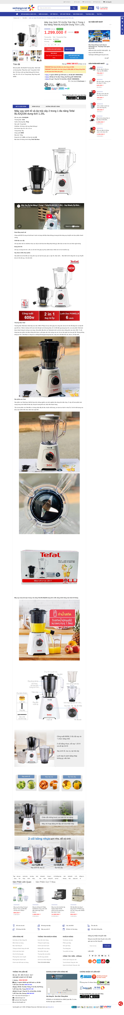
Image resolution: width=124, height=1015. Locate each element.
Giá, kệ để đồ (69, 925)
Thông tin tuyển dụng (43, 943)
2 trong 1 (49, 876)
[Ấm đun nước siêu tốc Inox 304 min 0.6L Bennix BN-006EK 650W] (92, 93)
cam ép (56, 878)
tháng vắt (50, 878)
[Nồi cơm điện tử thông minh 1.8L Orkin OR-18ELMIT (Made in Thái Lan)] (92, 130)
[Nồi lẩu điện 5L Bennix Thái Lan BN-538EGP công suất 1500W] (92, 69)
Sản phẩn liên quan (22, 882)
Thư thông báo (67, 948)
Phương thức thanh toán (19, 959)
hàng (24, 878)
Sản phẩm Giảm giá (43, 951)
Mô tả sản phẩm (21, 106)
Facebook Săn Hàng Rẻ (20, 1000)
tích (19, 878)
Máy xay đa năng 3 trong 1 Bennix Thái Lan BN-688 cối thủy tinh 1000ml (20, 908)
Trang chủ (16, 18)
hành (45, 878)
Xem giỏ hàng (66, 945)
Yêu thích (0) (87, 2)
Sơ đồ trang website (43, 956)
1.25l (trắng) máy (57, 876)
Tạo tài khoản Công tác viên (70, 962)
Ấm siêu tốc (94, 925)
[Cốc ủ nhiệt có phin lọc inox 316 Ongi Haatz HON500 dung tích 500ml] (92, 105)
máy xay (18, 876)
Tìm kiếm (24, 18)
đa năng (32, 876)
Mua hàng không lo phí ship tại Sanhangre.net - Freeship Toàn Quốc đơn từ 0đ (99, 46)
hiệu (70, 878)
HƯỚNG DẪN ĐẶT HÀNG (53, 106)
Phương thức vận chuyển (19, 956)
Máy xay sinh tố (45, 929)
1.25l (76, 876)
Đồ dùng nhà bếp (46, 925)
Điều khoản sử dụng (18, 943)
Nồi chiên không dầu (96, 929)
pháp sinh (75, 878)
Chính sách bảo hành (18, 951)
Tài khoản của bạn (68, 940)
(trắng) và (81, 876)
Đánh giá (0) (36, 106)
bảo (40, 878)
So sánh (78, 2)
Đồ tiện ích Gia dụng (71, 929)
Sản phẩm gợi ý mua (45, 882)
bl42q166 (42, 876)
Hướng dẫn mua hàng (44, 948)
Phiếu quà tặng (67, 943)
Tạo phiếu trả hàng (68, 951)
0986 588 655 (104, 9)
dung (15, 878)
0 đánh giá (52, 29)
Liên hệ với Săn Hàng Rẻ (44, 959)
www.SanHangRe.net (19, 1002)
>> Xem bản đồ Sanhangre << (22, 995)
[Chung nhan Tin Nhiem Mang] (88, 982)
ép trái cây (25, 876)
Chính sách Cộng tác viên (70, 959)
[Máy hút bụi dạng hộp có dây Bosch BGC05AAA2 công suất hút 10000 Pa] (92, 117)
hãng (33, 878)
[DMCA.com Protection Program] (103, 982)
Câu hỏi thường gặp (18, 954)
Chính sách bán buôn (43, 945)
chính (28, 878)
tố (80, 878)
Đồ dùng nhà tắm (21, 929)
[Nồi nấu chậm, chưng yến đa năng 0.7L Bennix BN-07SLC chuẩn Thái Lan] (92, 81)
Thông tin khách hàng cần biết (21, 948)
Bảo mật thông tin (17, 945)
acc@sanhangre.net (19, 997)
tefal (37, 876)
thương (64, 878)
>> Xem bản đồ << (78, 81)
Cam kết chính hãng (43, 940)
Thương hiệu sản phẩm (44, 954)
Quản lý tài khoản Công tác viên (71, 965)
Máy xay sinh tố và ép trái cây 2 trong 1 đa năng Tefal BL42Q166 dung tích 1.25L (51, 18)
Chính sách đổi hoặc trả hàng (20, 962)
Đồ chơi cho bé (20, 925)
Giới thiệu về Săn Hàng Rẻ (20, 940)
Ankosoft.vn (51, 1007)
